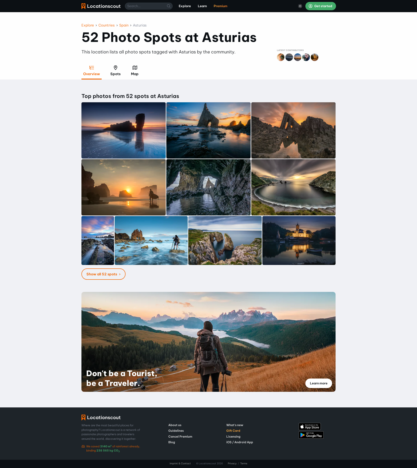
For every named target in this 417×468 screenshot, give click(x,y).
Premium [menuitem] (220, 6)
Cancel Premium (180, 436)
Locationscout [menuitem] (101, 6)
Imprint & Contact (180, 463)
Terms (243, 463)
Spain (124, 25)
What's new (234, 425)
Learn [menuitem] (202, 6)
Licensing (233, 436)
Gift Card (233, 431)
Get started (323, 6)
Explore (87, 25)
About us (174, 425)
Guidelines (176, 431)
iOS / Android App (239, 442)
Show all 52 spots (102, 274)
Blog (171, 442)
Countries (106, 25)
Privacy (232, 463)
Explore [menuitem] (185, 6)
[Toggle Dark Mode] (300, 6)
